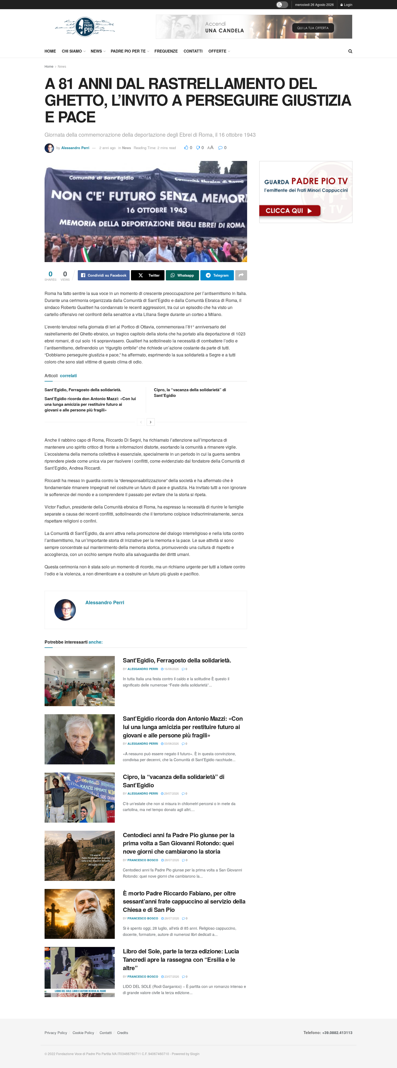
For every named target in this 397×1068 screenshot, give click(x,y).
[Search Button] (350, 51)
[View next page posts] (151, 422)
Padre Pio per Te (128, 51)
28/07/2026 (171, 860)
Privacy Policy (56, 1032)
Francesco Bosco (142, 860)
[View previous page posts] (141, 422)
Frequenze (166, 51)
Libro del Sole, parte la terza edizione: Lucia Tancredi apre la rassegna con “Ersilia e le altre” (181, 959)
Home (50, 51)
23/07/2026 (171, 976)
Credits (122, 1032)
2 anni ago (107, 147)
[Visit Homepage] (85, 27)
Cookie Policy (83, 1032)
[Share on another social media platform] (241, 275)
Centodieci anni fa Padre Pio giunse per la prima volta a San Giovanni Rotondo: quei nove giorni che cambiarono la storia (178, 843)
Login (347, 4)
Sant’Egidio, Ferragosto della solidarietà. (83, 390)
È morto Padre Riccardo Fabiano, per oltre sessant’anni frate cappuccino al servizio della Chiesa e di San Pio (184, 901)
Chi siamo (72, 51)
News (96, 51)
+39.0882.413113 (337, 1032)
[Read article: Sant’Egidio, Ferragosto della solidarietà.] (80, 681)
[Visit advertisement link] (254, 27)
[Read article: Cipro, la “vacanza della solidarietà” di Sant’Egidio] (80, 797)
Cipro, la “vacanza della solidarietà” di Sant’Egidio (190, 392)
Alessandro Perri (75, 147)
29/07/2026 (171, 793)
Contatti (193, 51)
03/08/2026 (171, 743)
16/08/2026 (171, 669)
